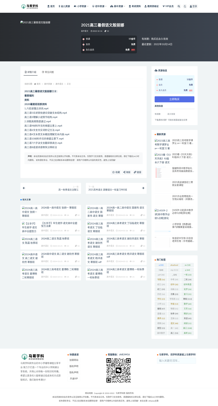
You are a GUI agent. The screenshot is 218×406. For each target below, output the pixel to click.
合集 (174, 294)
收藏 (117, 172)
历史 (161, 294)
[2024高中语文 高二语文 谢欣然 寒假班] (30, 258)
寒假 (187, 299)
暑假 (161, 309)
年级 (174, 304)
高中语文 (84, 31)
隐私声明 (73, 372)
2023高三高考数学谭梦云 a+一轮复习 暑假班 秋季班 (183, 143)
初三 (161, 284)
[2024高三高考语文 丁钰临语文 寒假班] (95, 227)
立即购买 (174, 99)
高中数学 (161, 333)
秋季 (174, 314)
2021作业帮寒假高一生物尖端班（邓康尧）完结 (182, 199)
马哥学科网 (120, 393)
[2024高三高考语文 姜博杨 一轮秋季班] (95, 274)
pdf (161, 275)
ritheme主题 (153, 401)
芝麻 (174, 318)
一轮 (187, 275)
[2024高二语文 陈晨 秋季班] (30, 241)
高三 (187, 328)
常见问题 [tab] (49, 72)
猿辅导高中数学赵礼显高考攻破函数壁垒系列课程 (182, 171)
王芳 (187, 309)
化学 (187, 289)
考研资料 (136, 6)
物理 (174, 309)
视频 (161, 323)
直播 (161, 314)
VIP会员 (169, 6)
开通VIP (74, 379)
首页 (52, 6)
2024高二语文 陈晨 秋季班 (55, 239)
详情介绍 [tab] (31, 72)
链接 (138, 172)
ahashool (174, 265)
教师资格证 (153, 6)
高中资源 (48, 84)
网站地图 (89, 393)
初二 (161, 289)
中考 (174, 280)
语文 (174, 323)
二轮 (187, 280)
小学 (161, 304)
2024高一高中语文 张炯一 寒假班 (58, 208)
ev (187, 265)
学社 (161, 299)
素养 (161, 318)
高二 (174, 333)
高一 (174, 328)
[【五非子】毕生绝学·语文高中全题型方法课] (30, 229)
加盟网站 (73, 360)
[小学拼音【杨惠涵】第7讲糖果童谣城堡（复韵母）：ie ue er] (163, 228)
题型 (161, 328)
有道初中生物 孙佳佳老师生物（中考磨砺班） (182, 241)
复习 (187, 294)
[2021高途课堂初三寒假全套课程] (163, 186)
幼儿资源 (65, 6)
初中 (174, 284)
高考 (187, 333)
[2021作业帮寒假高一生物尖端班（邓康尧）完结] (163, 200)
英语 (187, 318)
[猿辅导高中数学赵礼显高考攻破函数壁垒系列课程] (163, 172)
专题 (161, 280)
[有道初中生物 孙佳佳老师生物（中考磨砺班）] (163, 242)
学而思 (174, 299)
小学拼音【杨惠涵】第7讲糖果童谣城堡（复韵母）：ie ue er (182, 227)
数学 (187, 304)
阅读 (187, 323)
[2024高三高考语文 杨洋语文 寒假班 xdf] (95, 258)
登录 (194, 6)
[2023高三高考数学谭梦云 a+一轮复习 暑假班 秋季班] (163, 146)
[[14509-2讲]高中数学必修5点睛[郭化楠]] (163, 216)
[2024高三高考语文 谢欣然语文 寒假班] (95, 243)
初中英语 (187, 285)
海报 (127, 172)
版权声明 (73, 366)
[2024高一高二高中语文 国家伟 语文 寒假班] (95, 214)
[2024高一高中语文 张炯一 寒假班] (30, 212)
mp (174, 270)
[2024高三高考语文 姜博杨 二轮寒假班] (30, 274)
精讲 (187, 314)
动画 (174, 289)
